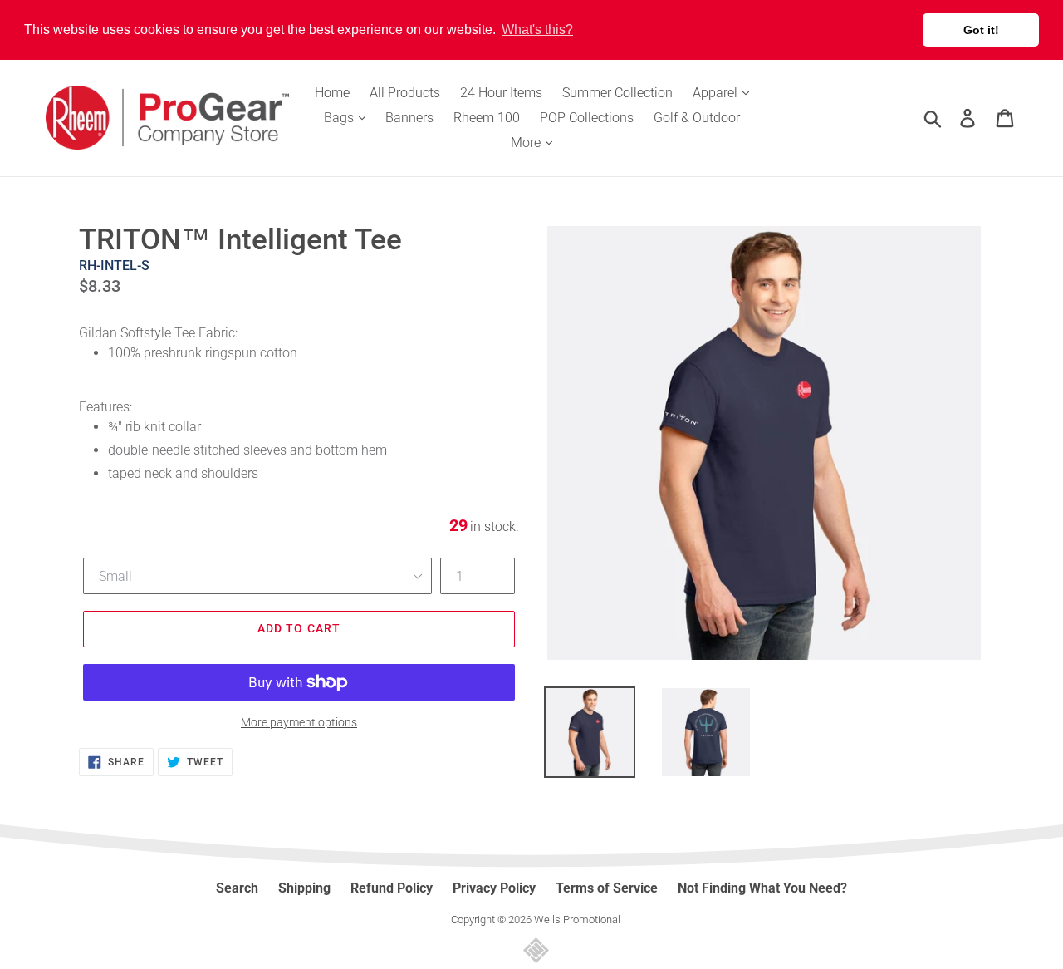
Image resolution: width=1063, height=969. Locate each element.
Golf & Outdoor (697, 117)
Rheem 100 (486, 117)
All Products (405, 93)
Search (237, 888)
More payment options (299, 722)
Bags (340, 117)
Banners (409, 117)
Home (332, 93)
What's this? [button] (537, 29)
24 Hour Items (501, 93)
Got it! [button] (981, 30)
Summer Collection (617, 93)
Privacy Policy (494, 888)
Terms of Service (607, 888)
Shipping (304, 888)
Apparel (717, 93)
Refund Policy (391, 888)
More (527, 142)
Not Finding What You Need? (762, 888)
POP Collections (587, 117)
